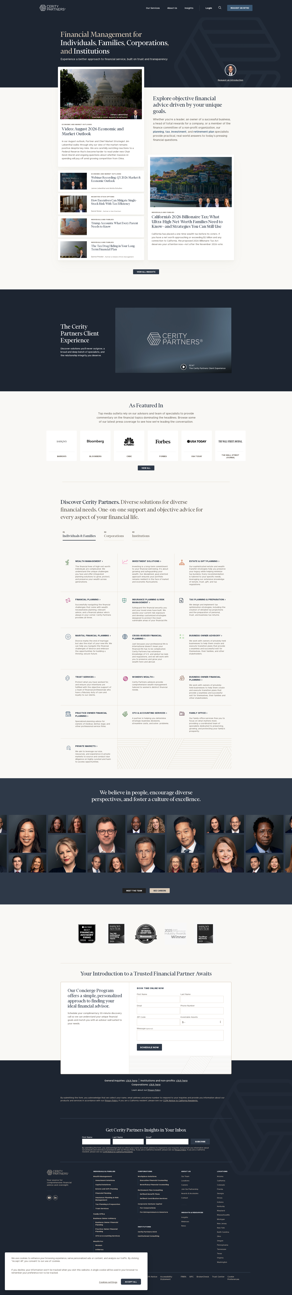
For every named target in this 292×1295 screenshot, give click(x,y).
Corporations (148, 43)
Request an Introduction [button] (230, 80)
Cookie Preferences (233, 1278)
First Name (87, 1137)
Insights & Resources (192, 1212)
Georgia (220, 1193)
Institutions (91, 51)
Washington (222, 1262)
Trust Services (102, 1208)
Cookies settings (108, 1282)
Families (111, 43)
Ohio (219, 1236)
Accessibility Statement (166, 1278)
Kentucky (221, 1206)
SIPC (191, 1276)
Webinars (185, 1221)
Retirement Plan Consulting (150, 1190)
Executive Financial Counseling (154, 1180)
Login (209, 8)
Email (149, 1137)
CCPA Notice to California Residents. (180, 1100)
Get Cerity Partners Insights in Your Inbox (146, 1130)
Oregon (220, 1241)
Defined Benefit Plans (150, 1194)
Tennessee (221, 1249)
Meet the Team (134, 891)
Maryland (221, 1211)
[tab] (79, 535)
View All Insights (146, 272)
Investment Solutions (105, 1180)
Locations (185, 1181)
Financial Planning (103, 1193)
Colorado (221, 1185)
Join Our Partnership (189, 1189)
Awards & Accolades (189, 1193)
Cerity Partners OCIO (147, 1232)
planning (158, 131)
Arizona (220, 1176)
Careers (184, 1185)
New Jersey (222, 1223)
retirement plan (203, 131)
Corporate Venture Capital (150, 1204)
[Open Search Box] (220, 8)
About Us (172, 8)
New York (221, 1228)
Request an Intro (240, 8)
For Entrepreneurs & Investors (154, 1212)
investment (178, 131)
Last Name (118, 1137)
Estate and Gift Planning (106, 1189)
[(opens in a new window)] (49, 1197)
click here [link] (131, 1080)
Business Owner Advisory (104, 1218)
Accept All (131, 1282)
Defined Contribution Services (153, 1198)
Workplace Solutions (147, 1176)
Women (98, 1245)
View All (146, 468)
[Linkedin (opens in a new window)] (55, 1197)
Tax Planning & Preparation (107, 1204)
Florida (220, 1189)
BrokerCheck (203, 1276)
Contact (184, 1198)
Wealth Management (102, 1176)
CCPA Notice (151, 1276)
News (183, 1226)
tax (167, 131)
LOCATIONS (222, 1171)
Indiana (220, 1202)
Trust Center (218, 1276)
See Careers (159, 891)
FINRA (183, 1276)
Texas (219, 1253)
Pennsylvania (222, 1245)
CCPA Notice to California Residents (118, 1152)
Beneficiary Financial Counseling (154, 1184)
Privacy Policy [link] (154, 1090)
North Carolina (223, 1232)
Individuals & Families (104, 1171)
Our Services (153, 8)
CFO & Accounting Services (107, 1236)
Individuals (79, 43)
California (221, 1181)
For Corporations (148, 1208)
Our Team (185, 1176)
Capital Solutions (103, 1184)
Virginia (220, 1258)
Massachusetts (223, 1215)
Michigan (221, 1219)
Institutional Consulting (148, 1236)
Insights (189, 8)
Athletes (99, 1249)
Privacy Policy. (111, 1100)
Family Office (99, 1214)
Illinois (219, 1198)
